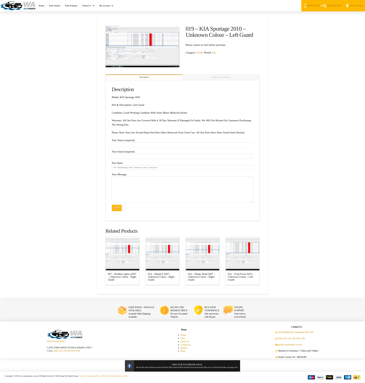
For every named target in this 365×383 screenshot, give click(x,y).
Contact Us (186, 345)
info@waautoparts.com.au (290, 344)
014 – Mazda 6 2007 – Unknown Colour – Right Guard (161, 276)
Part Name (117, 163)
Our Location (356, 5)
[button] (110, 30)
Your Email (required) (123, 151)
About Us (185, 341)
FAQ (183, 338)
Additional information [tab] (221, 77)
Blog (183, 351)
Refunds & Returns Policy (119, 376)
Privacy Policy (101, 376)
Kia (214, 52)
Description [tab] (144, 77)
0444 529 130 (313, 5)
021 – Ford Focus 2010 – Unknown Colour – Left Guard (241, 276)
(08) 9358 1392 (334, 5)
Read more (122, 266)
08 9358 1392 (74, 351)
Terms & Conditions (87, 376)
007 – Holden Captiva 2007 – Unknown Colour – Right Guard (122, 276)
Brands (184, 348)
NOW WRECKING (56, 341)
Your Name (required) (123, 140)
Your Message (119, 174)
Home (183, 335)
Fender (200, 52)
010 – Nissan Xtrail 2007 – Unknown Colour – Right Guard (201, 276)
